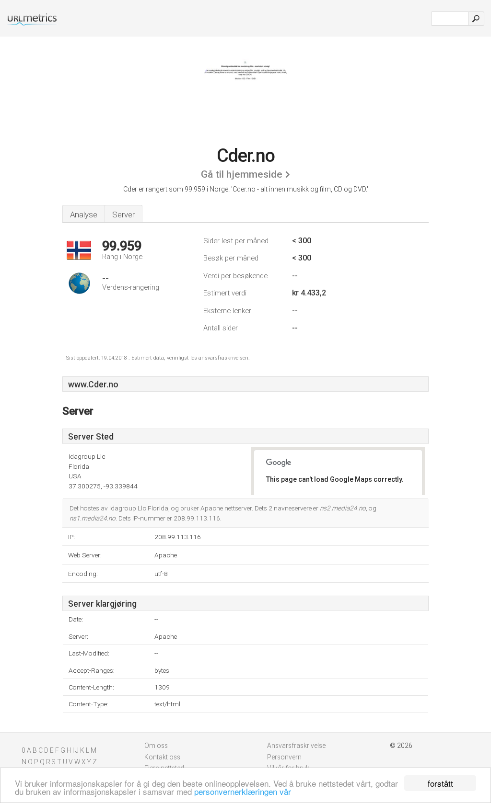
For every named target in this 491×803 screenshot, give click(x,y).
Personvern (284, 757)
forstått (440, 783)
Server (123, 214)
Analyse (83, 214)
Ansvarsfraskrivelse (296, 745)
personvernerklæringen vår (242, 791)
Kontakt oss (162, 757)
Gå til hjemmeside (241, 174)
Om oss (156, 745)
